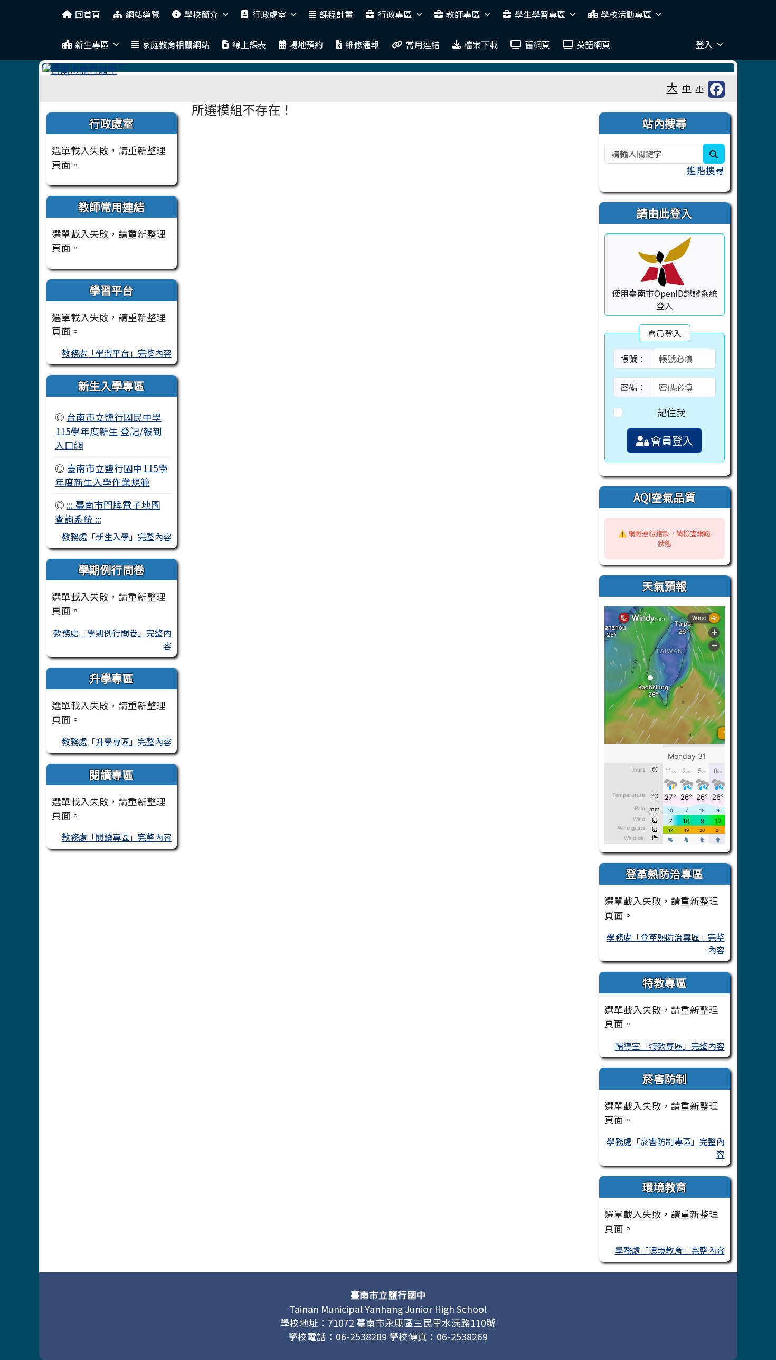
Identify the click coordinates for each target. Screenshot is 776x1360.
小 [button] (700, 88)
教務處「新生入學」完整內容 (117, 536)
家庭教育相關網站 (176, 44)
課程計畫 (336, 14)
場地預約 (306, 44)
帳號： (633, 358)
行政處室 (269, 14)
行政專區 (395, 14)
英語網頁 (593, 44)
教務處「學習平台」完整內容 (117, 352)
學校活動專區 (626, 14)
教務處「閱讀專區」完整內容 (117, 837)
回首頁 (87, 14)
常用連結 (423, 44)
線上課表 (249, 44)
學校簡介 (201, 14)
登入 (704, 44)
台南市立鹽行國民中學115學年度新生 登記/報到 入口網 (108, 431)
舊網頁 (537, 44)
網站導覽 (142, 14)
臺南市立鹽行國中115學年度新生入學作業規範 (111, 475)
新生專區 (92, 44)
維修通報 (362, 44)
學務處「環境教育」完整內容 (670, 1250)
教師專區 (463, 14)
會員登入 (671, 440)
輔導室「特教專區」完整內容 (670, 1045)
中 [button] (687, 88)
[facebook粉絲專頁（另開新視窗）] (716, 89)
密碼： (633, 387)
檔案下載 (481, 44)
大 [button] (672, 87)
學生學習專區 (540, 14)
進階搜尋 (706, 170)
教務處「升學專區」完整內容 (117, 741)
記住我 (671, 412)
